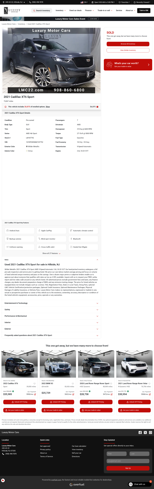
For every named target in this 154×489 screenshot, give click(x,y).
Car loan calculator (79, 446)
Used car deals (75, 10)
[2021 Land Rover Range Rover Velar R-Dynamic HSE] (134, 364)
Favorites (124, 2)
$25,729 (46, 393)
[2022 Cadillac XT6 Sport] (19, 364)
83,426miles (69, 387)
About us (43, 453)
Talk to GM (143, 10)
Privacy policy (45, 450)
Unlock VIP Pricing (21, 402)
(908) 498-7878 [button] (37, 2)
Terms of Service (46, 456)
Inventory (21, 24)
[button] (15, 2)
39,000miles (31, 387)
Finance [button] (88, 10)
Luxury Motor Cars (9, 24)
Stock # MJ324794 (124, 380)
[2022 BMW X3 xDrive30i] (58, 364)
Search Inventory (43, 10)
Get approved (45, 446)
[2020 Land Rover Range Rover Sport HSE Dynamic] (96, 364)
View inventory (77, 450)
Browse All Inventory (128, 44)
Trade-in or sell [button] (104, 10)
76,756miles (146, 387)
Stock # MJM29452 (48, 380)
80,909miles (108, 387)
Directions (76, 456)
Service (119, 10)
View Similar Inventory (128, 50)
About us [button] (129, 10)
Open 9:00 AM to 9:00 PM (103, 2)
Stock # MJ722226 (86, 380)
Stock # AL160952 (9, 380)
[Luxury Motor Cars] (12, 11)
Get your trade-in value (16, 410)
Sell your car (76, 453)
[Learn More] (77, 19)
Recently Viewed (142, 2)
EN (85, 2)
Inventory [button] (59, 10)
